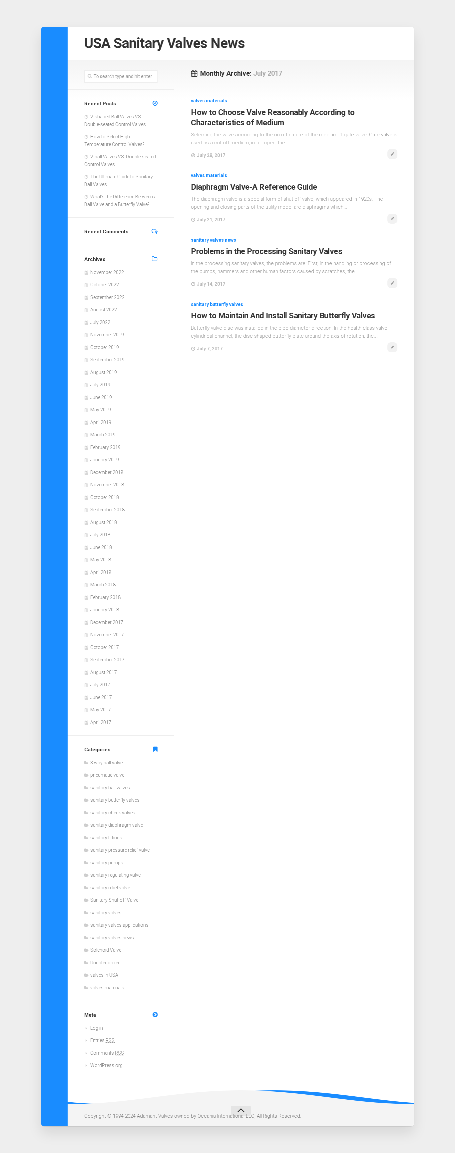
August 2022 (103, 309)
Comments (107, 1053)
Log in (96, 1028)
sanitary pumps (106, 862)
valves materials (209, 100)
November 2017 (107, 634)
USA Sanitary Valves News (164, 43)
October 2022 (104, 284)
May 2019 (100, 409)
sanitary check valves (112, 812)
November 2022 (107, 272)
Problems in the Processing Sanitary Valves (266, 251)
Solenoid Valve (105, 950)
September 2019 (107, 359)
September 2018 (107, 509)
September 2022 (107, 297)
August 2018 (103, 522)
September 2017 (107, 659)
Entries (102, 1040)
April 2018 (100, 572)
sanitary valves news (213, 240)
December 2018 (106, 472)
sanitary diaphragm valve (116, 825)
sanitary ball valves (110, 787)
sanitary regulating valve (115, 875)
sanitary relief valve (110, 887)
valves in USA (104, 975)
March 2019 (103, 434)
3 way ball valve (106, 762)
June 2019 (101, 397)
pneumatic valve (107, 775)
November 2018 (107, 484)
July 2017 (100, 684)
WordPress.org (106, 1065)
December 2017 (106, 622)
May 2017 (100, 709)
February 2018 (105, 597)
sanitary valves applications (119, 925)
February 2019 (105, 447)
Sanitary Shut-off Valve (114, 900)
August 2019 (103, 372)
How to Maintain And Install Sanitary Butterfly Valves (283, 315)
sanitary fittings (106, 837)
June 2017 (101, 697)
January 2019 (104, 459)
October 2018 (104, 497)
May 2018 (100, 559)
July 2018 (100, 534)
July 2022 (100, 322)
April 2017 (100, 722)
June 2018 (101, 547)
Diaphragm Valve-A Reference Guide (254, 187)
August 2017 (103, 672)
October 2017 (104, 647)
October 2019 (104, 347)
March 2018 (103, 584)
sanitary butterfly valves (217, 304)
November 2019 (107, 334)
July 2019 (100, 384)
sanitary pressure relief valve (120, 850)
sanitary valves (106, 912)
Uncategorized (105, 962)
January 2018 (104, 609)
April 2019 (100, 422)
